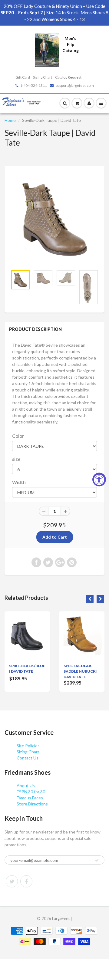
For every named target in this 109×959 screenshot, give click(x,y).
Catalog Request (68, 77)
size (16, 459)
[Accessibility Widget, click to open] (99, 480)
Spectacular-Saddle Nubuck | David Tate (80, 671)
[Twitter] (12, 881)
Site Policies (28, 745)
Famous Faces (30, 797)
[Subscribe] (97, 860)
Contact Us (27, 757)
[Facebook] (26, 881)
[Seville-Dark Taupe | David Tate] (54, 219)
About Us (26, 785)
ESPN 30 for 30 (31, 791)
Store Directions (32, 803)
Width (19, 482)
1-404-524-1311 (33, 85)
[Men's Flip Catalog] (47, 49)
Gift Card (22, 77)
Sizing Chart (42, 77)
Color (18, 436)
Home (10, 120)
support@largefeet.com (74, 85)
